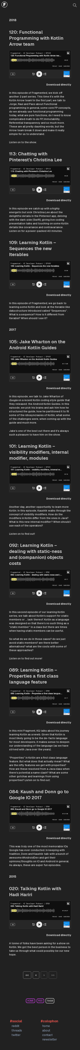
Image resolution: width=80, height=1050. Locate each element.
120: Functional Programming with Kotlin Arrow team (36, 38)
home (30, 1000)
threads (17, 1030)
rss (40, 1000)
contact (47, 1035)
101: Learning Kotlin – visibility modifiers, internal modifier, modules (39, 452)
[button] (27, 975)
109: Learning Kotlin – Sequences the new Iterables (32, 248)
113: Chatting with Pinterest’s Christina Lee (35, 157)
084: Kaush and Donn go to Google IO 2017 (39, 795)
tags (50, 1000)
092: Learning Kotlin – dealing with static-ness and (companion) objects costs (36, 554)
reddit (15, 1026)
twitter (16, 1035)
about (46, 1030)
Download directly (58, 84)
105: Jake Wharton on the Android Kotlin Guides (37, 345)
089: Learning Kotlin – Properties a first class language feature (33, 676)
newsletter (49, 1039)
